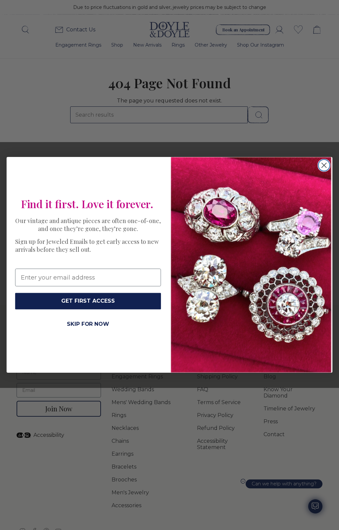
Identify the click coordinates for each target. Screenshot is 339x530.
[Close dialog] (324, 165)
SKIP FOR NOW (88, 324)
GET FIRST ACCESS (88, 301)
